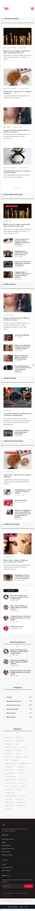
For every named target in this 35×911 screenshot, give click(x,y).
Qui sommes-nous (7, 867)
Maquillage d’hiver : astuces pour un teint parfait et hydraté (21, 252)
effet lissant (18, 750)
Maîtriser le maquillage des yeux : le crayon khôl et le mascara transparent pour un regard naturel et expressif (23, 514)
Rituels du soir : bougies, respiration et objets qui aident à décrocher (16, 52)
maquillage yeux (21, 766)
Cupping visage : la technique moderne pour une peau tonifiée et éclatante (23, 274)
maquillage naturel (24, 763)
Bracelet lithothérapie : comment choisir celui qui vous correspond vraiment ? (23, 368)
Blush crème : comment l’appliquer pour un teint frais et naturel (15, 561)
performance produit (10, 776)
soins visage (8, 789)
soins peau (23, 786)
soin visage (18, 789)
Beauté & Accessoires (9, 88)
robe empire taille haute (22, 335)
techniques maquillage (11, 795)
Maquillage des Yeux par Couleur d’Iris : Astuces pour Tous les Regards (22, 576)
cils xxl (16, 744)
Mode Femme (6, 127)
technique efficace (10, 792)
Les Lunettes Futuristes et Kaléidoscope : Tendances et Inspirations (23, 263)
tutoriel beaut (20, 805)
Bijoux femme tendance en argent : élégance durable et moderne (19, 607)
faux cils (18, 753)
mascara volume (9, 770)
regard (6, 786)
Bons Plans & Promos (9, 47)
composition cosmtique (11, 747)
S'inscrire (28, 886)
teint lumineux (8, 799)
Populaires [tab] (11, 590)
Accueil (4, 864)
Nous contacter (6, 870)
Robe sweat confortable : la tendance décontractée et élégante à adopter (22, 346)
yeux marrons (8, 809)
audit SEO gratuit (18, 900)
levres (25, 757)
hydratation (18, 757)
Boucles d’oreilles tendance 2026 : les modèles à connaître (16, 131)
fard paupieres (9, 753)
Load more (17, 188)
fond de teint (8, 757)
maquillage (15, 760)
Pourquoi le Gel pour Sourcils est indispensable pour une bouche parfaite (20, 617)
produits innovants (10, 783)
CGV (21, 907)
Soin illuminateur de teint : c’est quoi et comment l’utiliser (23, 491)
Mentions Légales (13, 907)
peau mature (21, 773)
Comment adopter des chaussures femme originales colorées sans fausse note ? (22, 241)
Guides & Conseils (11, 535)
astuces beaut (8, 737)
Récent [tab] (25, 590)
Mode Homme (11, 717)
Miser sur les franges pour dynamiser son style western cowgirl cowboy (19, 597)
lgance (6, 760)
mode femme (20, 770)
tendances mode (9, 805)
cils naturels (8, 744)
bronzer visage (21, 740)
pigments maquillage (10, 779)
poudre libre (22, 779)
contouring (23, 747)
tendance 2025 (19, 799)
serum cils (14, 786)
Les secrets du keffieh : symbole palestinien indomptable (22, 432)
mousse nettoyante (10, 773)
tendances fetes (21, 802)
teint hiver (22, 795)
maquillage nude (9, 766)
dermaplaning (8, 750)
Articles (9, 697)
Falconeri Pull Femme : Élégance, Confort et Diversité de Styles (22, 357)
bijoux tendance (9, 740)
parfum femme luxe (21, 500)
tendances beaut (9, 802)
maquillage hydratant (10, 763)
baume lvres (19, 737)
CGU (26, 907)
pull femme (21, 783)
